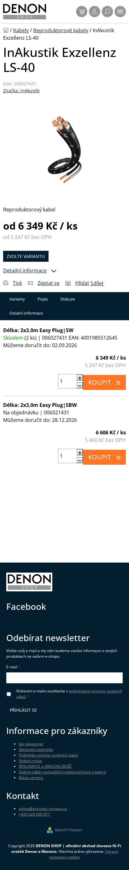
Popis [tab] (43, 299)
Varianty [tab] (17, 299)
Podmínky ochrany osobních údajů (48, 755)
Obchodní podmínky (36, 749)
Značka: (21, 91)
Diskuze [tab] (67, 299)
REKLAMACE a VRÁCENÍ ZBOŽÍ (45, 766)
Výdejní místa (30, 760)
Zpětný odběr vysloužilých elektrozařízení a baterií (62, 772)
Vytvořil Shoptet (68, 829)
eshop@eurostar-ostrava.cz (43, 808)
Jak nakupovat (31, 743)
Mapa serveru (31, 777)
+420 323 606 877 (34, 814)
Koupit (99, 382)
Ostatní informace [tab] (26, 313)
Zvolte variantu (26, 256)
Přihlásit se (23, 710)
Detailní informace (25, 270)
